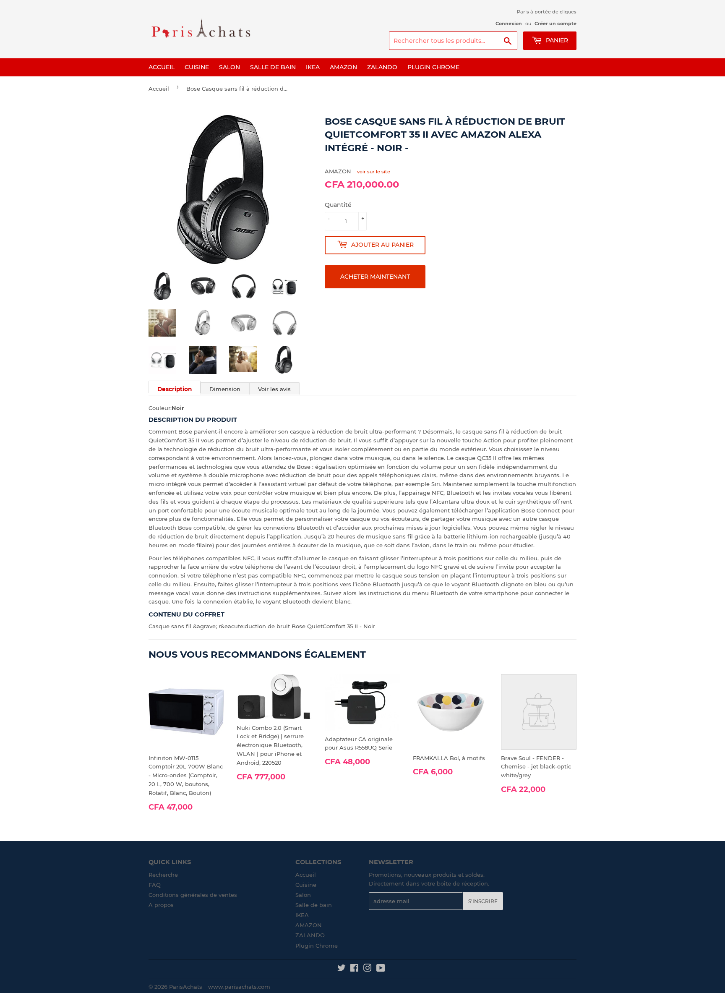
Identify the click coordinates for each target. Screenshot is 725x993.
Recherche (163, 874)
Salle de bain (273, 67)
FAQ (155, 884)
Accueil (162, 67)
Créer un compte (555, 23)
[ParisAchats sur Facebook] (354, 969)
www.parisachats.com (239, 986)
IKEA (313, 67)
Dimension (224, 389)
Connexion (509, 23)
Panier (556, 40)
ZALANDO (382, 67)
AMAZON (343, 67)
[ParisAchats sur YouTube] (380, 969)
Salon (229, 67)
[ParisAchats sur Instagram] (367, 969)
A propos (161, 905)
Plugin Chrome (433, 67)
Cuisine (197, 67)
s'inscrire (483, 901)
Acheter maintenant (375, 276)
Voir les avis (274, 389)
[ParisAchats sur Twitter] (341, 969)
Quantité (338, 205)
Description (174, 389)
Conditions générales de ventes (193, 894)
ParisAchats (185, 986)
